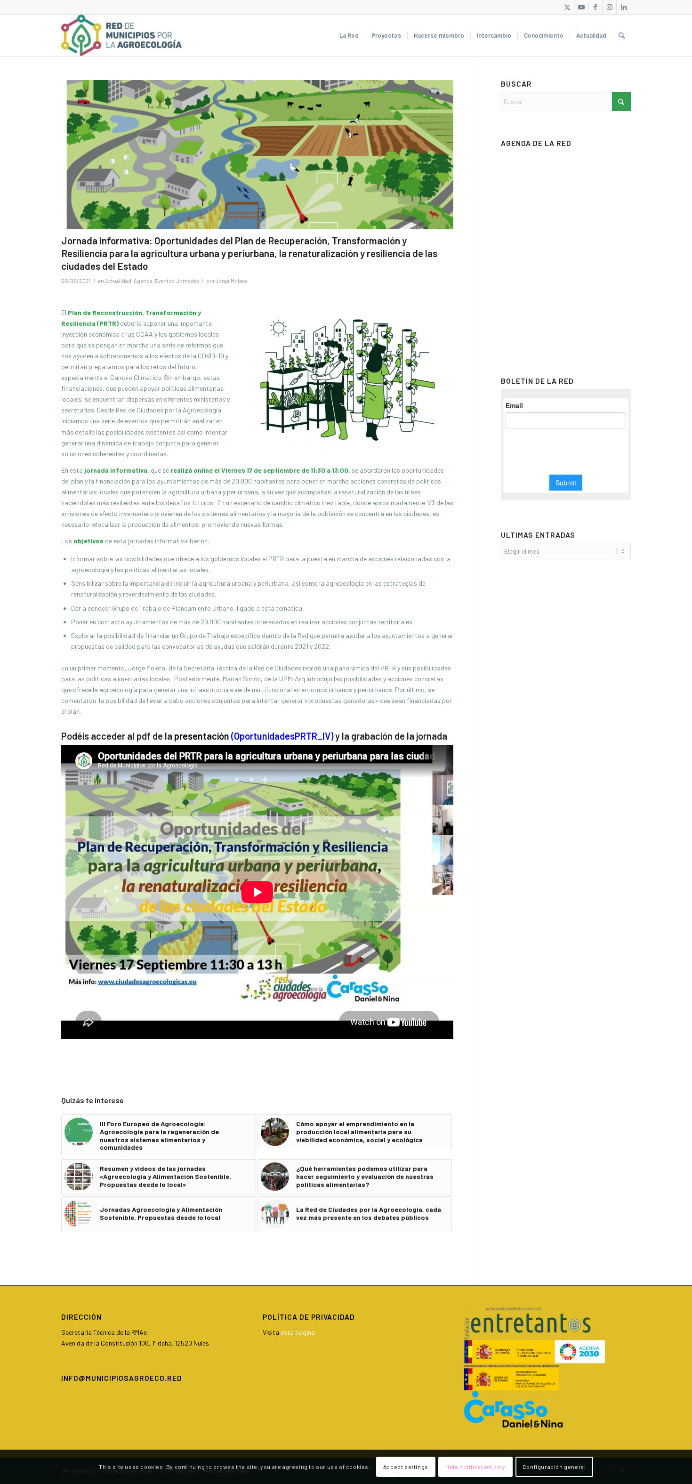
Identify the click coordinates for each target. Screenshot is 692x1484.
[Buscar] (621, 35)
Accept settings (405, 1466)
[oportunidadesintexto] (257, 154)
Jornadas (188, 281)
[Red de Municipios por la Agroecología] (121, 35)
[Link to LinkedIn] (624, 7)
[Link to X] (567, 7)
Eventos (164, 281)
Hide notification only (475, 1466)
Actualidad (118, 281)
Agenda (143, 281)
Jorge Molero (231, 281)
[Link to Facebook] (595, 7)
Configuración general (554, 1466)
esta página (298, 1332)
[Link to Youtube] (581, 7)
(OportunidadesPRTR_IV (279, 736)
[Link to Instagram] (609, 7)
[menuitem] (349, 35)
